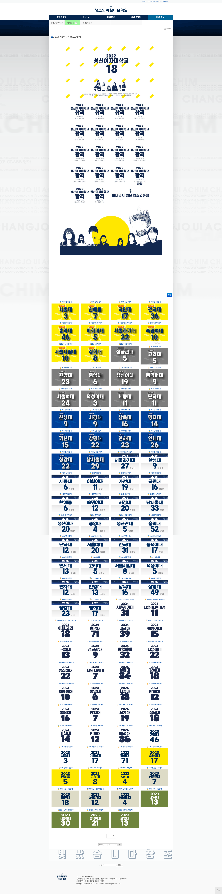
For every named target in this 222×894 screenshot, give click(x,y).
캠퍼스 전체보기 (163, 1)
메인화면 (144, 1)
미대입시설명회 (153, 1)
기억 (100, 865)
